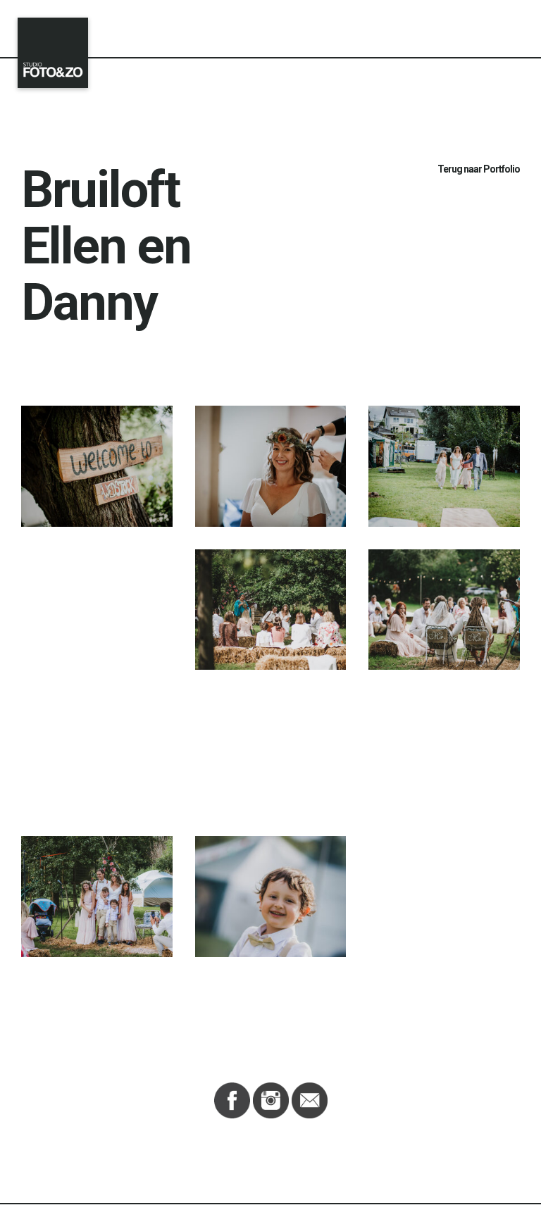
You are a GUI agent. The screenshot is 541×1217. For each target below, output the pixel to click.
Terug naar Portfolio (478, 169)
